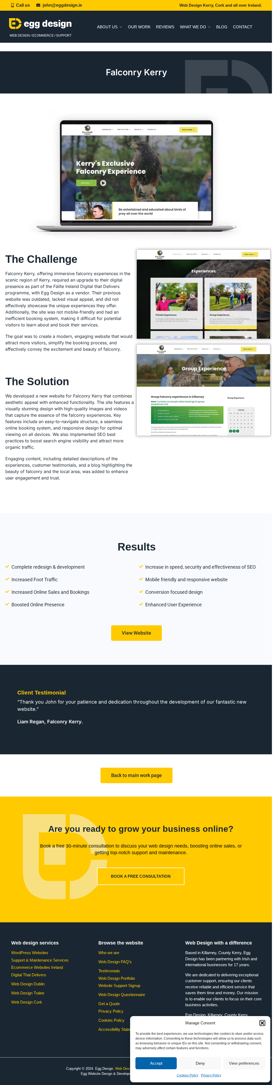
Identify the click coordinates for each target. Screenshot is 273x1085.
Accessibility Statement (118, 1029)
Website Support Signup (119, 985)
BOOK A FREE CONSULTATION (141, 876)
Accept (156, 1063)
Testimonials (109, 971)
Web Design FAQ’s (115, 961)
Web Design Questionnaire (121, 994)
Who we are (108, 952)
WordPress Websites (29, 952)
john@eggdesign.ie (62, 5)
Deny (200, 1063)
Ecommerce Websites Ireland (37, 967)
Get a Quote (109, 1003)
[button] (262, 1023)
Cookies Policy (187, 1075)
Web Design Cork (26, 1002)
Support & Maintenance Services (40, 960)
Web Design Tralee (27, 993)
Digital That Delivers (28, 975)
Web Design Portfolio (116, 978)
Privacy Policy (211, 1075)
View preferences (244, 1063)
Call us (23, 5)
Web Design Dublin (28, 984)
